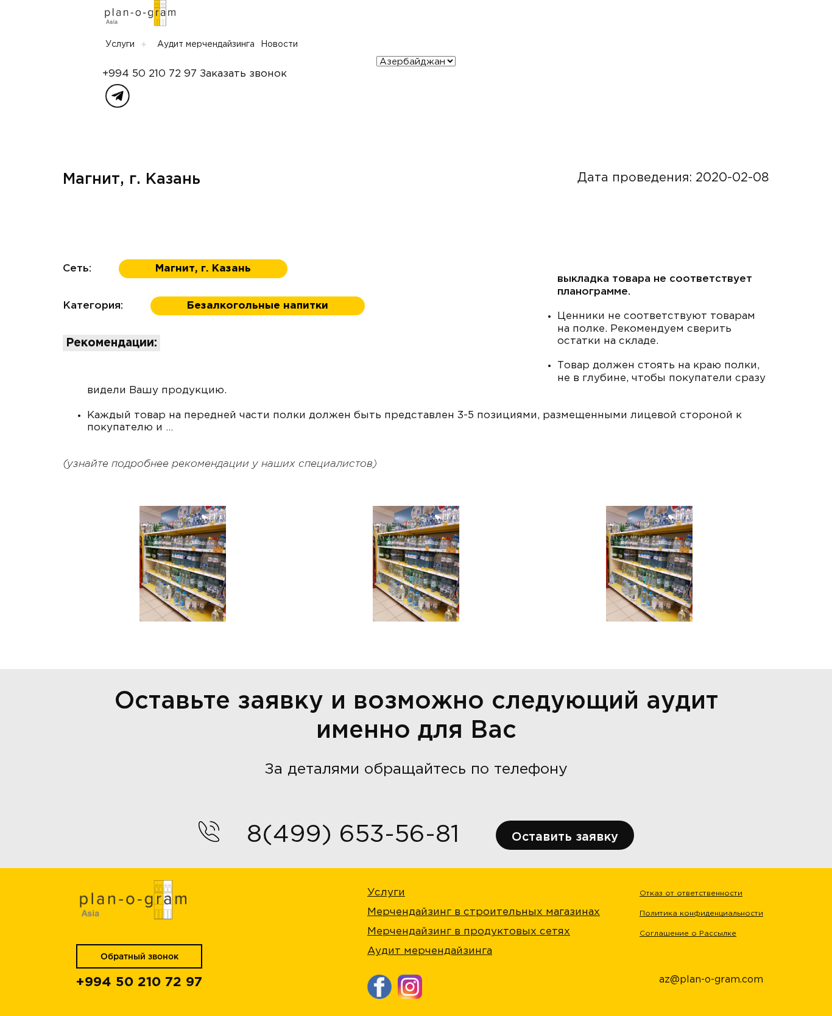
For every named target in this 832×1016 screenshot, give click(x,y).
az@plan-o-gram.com (711, 979)
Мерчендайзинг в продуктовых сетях (468, 931)
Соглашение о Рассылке (688, 933)
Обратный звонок (139, 957)
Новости (279, 44)
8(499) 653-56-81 (353, 835)
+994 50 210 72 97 (149, 74)
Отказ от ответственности (691, 893)
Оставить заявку (565, 837)
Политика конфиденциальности (701, 913)
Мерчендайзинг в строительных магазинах (483, 912)
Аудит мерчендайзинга (206, 44)
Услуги (120, 44)
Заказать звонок (243, 74)
